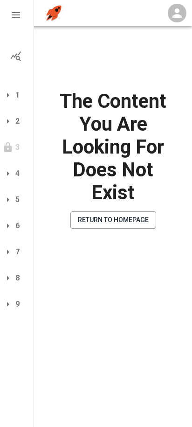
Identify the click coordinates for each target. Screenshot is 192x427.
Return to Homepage (113, 220)
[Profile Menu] (177, 13)
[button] (17, 15)
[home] (54, 13)
